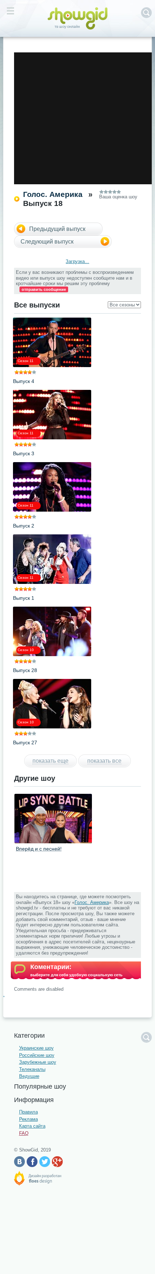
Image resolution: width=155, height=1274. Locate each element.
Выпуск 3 (23, 453)
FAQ (23, 1133)
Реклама (28, 1119)
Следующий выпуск (47, 241)
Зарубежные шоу (37, 1062)
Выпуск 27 (25, 742)
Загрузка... (77, 261)
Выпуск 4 (23, 381)
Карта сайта (32, 1126)
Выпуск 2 (23, 526)
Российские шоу (36, 1055)
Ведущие (29, 1076)
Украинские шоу (36, 1048)
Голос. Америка (53, 194)
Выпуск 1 (23, 598)
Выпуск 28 (25, 670)
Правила (28, 1112)
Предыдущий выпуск (57, 229)
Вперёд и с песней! (39, 849)
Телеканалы (32, 1069)
